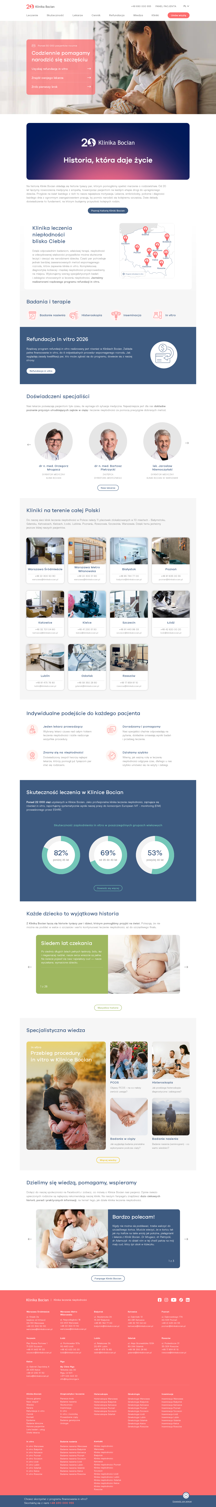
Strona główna (33, 1398)
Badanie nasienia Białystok (73, 1449)
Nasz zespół (32, 1401)
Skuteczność (55, 15)
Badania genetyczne (70, 1420)
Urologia (64, 1423)
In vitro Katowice (34, 1452)
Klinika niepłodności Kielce (106, 1483)
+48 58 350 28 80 (87, 682)
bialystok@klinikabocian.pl (129, 579)
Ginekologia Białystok (138, 1402)
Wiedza (138, 15)
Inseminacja (65, 1408)
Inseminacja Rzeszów (172, 1426)
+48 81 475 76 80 (45, 682)
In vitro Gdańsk (33, 1468)
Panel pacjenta (165, 6)
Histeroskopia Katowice (105, 1405)
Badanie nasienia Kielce (71, 1471)
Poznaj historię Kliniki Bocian (108, 210)
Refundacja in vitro (41, 371)
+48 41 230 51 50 (87, 629)
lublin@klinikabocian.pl (45, 686)
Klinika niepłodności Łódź (106, 1474)
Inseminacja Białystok (172, 1402)
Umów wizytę (178, 15)
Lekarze (78, 15)
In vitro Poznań (33, 1455)
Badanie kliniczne (34, 1423)
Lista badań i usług (35, 1429)
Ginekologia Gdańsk (137, 1420)
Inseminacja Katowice (172, 1405)
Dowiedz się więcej (108, 888)
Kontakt (30, 1417)
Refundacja (116, 15)
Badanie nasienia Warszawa (73, 1446)
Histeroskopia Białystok (105, 1402)
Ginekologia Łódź (136, 1414)
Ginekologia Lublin (137, 1417)
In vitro (63, 1411)
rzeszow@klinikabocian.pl (129, 686)
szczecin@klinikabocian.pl (129, 633)
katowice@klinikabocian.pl (45, 633)
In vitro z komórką (69, 1414)
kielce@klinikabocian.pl (87, 633)
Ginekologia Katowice (138, 1405)
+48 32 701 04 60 (45, 629)
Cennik (29, 1414)
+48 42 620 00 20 (171, 629)
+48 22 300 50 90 (45, 576)
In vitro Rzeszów (34, 1474)
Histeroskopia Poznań (104, 1408)
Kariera (29, 1408)
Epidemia (30, 1420)
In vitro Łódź (32, 1461)
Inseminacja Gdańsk (171, 1420)
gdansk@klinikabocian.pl (87, 686)
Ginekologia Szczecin (138, 1411)
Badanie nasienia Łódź (71, 1461)
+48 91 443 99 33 (129, 629)
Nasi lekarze (108, 487)
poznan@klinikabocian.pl (171, 579)
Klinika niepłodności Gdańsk (107, 1480)
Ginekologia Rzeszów (138, 1426)
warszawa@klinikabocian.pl (45, 579)
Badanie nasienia (68, 1401)
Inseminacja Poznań (171, 1408)
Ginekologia (134, 1394)
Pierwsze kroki (67, 1398)
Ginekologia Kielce (137, 1423)
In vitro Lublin (32, 1464)
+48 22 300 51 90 (87, 576)
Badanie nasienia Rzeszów (73, 1474)
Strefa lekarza (33, 1432)
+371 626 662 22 (68, 1376)
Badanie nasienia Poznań (72, 1455)
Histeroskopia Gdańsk (104, 1414)
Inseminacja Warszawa (172, 1398)
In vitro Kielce (32, 1471)
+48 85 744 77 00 (129, 576)
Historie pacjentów (35, 1426)
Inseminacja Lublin (170, 1417)
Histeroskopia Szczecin (105, 1411)
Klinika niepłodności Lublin (106, 1477)
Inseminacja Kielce (170, 1423)
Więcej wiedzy (108, 1160)
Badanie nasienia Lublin (71, 1464)
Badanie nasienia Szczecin (73, 1458)
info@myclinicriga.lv (69, 1379)
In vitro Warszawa (34, 1446)
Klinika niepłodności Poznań (107, 1464)
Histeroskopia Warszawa (106, 1398)
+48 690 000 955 (141, 6)
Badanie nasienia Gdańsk (72, 1468)
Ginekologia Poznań (137, 1408)
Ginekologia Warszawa (139, 1398)
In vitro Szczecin (34, 1458)
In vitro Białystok (34, 1449)
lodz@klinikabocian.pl (170, 633)
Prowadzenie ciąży (69, 1417)
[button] (29, 444)
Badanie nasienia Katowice (73, 1452)
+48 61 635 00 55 (171, 576)
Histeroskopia (101, 1394)
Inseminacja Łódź (170, 1414)
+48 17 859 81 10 (129, 682)
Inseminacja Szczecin (172, 1411)
